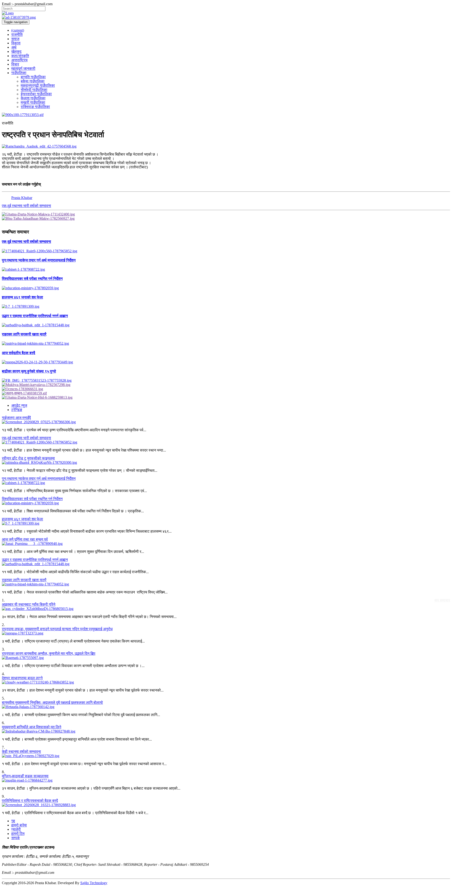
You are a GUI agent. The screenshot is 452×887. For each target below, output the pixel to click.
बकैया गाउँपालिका (32, 81)
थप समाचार (442, 600)
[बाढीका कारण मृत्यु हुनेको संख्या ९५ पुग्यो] (226, 380)
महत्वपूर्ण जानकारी (23, 68)
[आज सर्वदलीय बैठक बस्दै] (226, 362)
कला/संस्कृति (20, 56)
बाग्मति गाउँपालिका (33, 77)
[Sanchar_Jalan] (226, 393)
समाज (15, 39)
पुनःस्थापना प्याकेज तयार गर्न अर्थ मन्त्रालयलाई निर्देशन (39, 479)
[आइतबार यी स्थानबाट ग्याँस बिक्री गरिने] (226, 609)
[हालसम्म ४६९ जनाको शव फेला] (226, 306)
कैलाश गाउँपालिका (33, 98)
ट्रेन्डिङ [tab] (16, 410)
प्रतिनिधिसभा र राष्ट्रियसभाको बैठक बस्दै (30, 801)
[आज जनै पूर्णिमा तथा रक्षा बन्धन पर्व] (226, 544)
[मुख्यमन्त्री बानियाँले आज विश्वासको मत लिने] (226, 731)
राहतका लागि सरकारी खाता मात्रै (24, 580)
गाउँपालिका (18, 73)
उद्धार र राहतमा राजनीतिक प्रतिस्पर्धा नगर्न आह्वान (35, 560)
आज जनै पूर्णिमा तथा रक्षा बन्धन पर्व (25, 539)
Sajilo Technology (93, 883)
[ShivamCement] (226, 115)
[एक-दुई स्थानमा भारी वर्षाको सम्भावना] (226, 251)
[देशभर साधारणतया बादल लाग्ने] (226, 682)
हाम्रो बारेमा (19, 825)
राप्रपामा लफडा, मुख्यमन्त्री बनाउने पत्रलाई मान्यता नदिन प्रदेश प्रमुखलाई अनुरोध (57, 629)
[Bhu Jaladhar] (226, 218)
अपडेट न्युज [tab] (19, 405)
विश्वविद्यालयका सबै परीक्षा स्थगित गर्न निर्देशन (32, 499)
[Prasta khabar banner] (226, 17)
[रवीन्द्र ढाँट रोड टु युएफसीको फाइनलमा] (226, 462)
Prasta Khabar (21, 198)
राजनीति (17, 35)
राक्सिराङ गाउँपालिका (35, 107)
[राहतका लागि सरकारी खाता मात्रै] (226, 343)
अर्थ (13, 47)
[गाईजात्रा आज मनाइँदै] (226, 422)
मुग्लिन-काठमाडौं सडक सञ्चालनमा (25, 776)
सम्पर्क (15, 838)
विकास (15, 43)
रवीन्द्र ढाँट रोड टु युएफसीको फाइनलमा (28, 458)
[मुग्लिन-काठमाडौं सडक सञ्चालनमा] (226, 780)
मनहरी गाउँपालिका (33, 102)
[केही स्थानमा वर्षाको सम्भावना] (226, 756)
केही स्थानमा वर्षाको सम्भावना (21, 752)
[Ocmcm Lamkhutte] (226, 389)
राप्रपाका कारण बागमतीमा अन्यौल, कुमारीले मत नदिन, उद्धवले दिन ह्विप (48, 653)
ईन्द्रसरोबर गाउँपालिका (36, 94)
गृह (13, 821)
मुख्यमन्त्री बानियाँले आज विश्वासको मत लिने (31, 727)
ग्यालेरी (16, 829)
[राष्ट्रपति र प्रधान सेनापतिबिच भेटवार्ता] (226, 146)
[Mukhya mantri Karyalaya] (226, 385)
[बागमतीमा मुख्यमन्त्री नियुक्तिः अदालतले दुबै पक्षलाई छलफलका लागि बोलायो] (226, 707)
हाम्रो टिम (17, 834)
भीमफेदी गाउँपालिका (34, 90)
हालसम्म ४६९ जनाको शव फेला (22, 519)
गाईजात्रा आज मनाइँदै (16, 418)
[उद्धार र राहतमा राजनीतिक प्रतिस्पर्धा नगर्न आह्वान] (226, 325)
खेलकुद (16, 52)
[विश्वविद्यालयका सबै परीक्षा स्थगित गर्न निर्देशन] (226, 288)
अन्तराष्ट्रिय (19, 60)
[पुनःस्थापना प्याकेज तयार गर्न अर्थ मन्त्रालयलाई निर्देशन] (226, 269)
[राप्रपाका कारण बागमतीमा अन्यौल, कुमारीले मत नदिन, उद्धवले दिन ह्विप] (226, 658)
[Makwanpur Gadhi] (226, 214)
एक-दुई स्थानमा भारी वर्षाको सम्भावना (26, 206)
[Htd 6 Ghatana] (226, 397)
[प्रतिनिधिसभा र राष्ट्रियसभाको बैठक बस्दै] (226, 805)
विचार (15, 64)
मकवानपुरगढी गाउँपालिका (38, 85)
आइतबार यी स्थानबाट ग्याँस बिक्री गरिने (28, 604)
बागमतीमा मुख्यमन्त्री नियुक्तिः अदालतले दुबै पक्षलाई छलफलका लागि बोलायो (52, 702)
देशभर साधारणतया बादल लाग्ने (22, 678)
